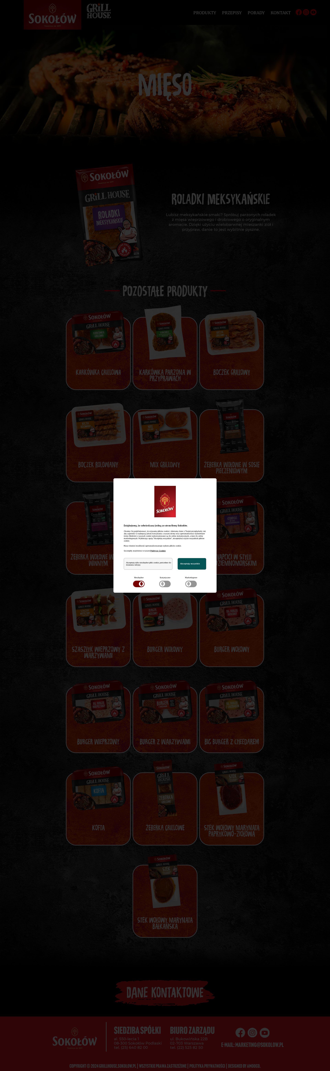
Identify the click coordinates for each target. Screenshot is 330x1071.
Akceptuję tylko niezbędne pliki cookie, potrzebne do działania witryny (148, 563)
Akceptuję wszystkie (190, 563)
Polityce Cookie (158, 551)
